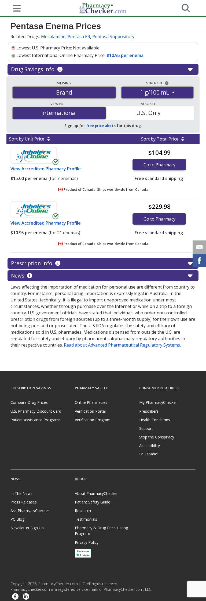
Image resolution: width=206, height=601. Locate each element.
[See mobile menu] (14, 8)
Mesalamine (53, 36)
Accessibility (149, 445)
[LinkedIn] (26, 596)
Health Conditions (154, 419)
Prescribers (149, 411)
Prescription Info (32, 263)
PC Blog (17, 519)
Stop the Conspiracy (156, 437)
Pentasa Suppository (113, 36)
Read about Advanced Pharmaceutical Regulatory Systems (122, 345)
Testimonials (86, 519)
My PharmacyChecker (158, 402)
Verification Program (93, 419)
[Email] (199, 247)
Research (83, 510)
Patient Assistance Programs (35, 419)
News (18, 275)
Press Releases (23, 502)
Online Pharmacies (91, 402)
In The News (21, 493)
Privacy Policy (86, 542)
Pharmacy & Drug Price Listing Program (101, 530)
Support (146, 428)
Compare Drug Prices (29, 402)
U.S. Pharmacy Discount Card (35, 411)
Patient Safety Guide (92, 502)
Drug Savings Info (33, 69)
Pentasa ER (79, 36)
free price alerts (101, 125)
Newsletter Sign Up (27, 527)
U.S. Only (148, 113)
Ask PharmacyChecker (29, 510)
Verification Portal (90, 411)
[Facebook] (15, 596)
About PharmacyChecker (96, 493)
